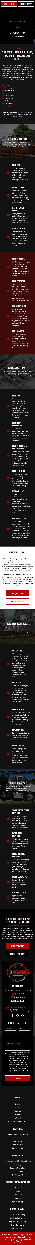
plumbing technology (16, 578)
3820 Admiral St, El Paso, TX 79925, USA (19, 990)
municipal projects (24, 571)
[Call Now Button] (17, 1241)
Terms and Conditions (15, 1070)
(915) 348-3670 (19, 994)
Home (12, 37)
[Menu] (17, 27)
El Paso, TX (8, 85)
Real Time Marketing (21, 1237)
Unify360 (7, 1239)
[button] (9, 4)
